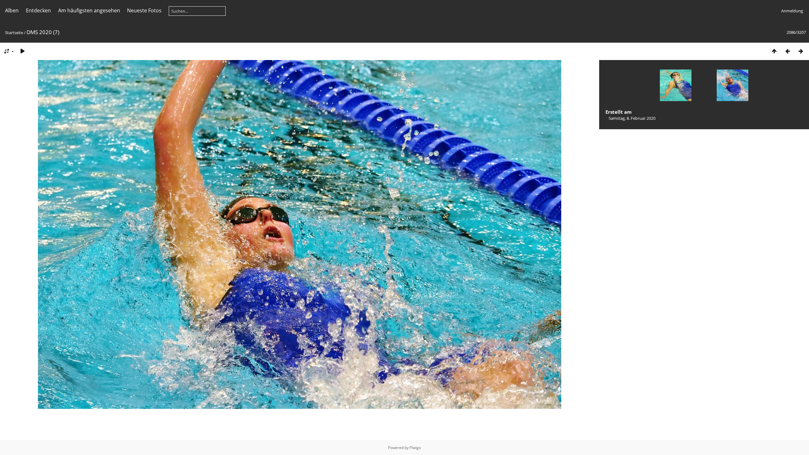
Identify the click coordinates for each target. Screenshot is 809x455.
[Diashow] (22, 51)
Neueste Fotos (144, 10)
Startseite (14, 32)
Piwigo (415, 447)
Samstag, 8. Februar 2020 (632, 118)
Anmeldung (792, 11)
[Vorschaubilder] (774, 51)
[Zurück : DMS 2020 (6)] (787, 51)
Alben (12, 10)
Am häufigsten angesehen (89, 10)
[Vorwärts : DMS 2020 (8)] (800, 51)
